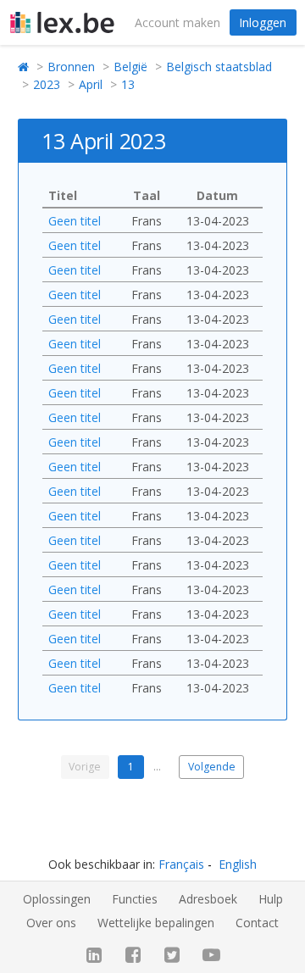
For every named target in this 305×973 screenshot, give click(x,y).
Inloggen (262, 22)
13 (128, 84)
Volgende (212, 766)
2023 (46, 84)
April (91, 84)
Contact (257, 923)
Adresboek (208, 899)
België (130, 66)
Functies (135, 899)
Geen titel (74, 221)
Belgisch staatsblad (219, 66)
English (238, 864)
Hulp (270, 899)
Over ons (51, 923)
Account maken (177, 22)
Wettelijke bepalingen (155, 923)
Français (181, 864)
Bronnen (71, 66)
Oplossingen (57, 899)
